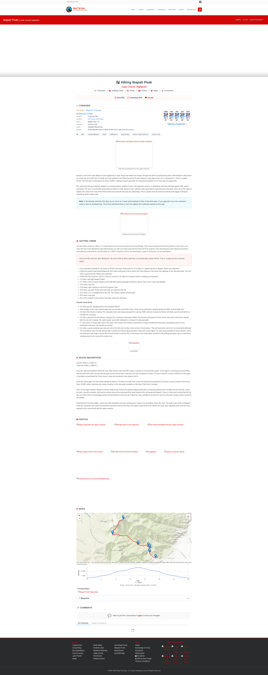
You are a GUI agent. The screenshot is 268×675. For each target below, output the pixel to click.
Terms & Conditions (142, 661)
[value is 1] (77, 110)
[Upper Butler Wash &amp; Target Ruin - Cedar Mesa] (175, 649)
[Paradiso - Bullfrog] (166, 649)
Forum (141, 9)
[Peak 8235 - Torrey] (185, 659)
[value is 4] (82, 110)
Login (76, 1)
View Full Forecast (176, 124)
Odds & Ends (98, 653)
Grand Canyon (77, 653)
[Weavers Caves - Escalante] (166, 659)
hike (82, 134)
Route (132, 91)
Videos (181, 9)
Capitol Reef (77, 645)
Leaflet (80, 562)
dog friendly (125, 134)
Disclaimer (139, 650)
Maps (155, 91)
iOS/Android (139, 653)
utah (245, 20)
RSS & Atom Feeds (144, 658)
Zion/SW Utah (119, 653)
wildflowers (113, 134)
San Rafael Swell (120, 645)
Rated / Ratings (93, 110)
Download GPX (136, 98)
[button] (155, 556)
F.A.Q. (148, 648)
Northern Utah (98, 648)
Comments (168, 91)
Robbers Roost (99, 658)
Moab (74, 658)
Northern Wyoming (100, 650)
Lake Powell (77, 656)
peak (104, 134)
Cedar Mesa (77, 648)
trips (238, 20)
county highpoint (93, 134)
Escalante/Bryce (78, 650)
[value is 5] (84, 110)
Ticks (90, 114)
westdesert (256, 20)
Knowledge (161, 9)
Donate (150, 98)
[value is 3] (80, 110)
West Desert (118, 650)
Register (70, 1)
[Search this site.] (200, 10)
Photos (144, 91)
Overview (101, 91)
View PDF (121, 98)
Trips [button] (133, 9)
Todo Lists (81, 114)
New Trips (172, 9)
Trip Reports (191, 9)
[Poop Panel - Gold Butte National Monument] (185, 649)
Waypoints (84, 598)
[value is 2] (79, 110)
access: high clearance (140, 134)
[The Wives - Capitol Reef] (175, 659)
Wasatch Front (119, 648)
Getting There (117, 91)
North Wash (97, 645)
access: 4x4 (156, 134)
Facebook (141, 656)
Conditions (150, 9)
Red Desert (97, 656)
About (137, 645)
